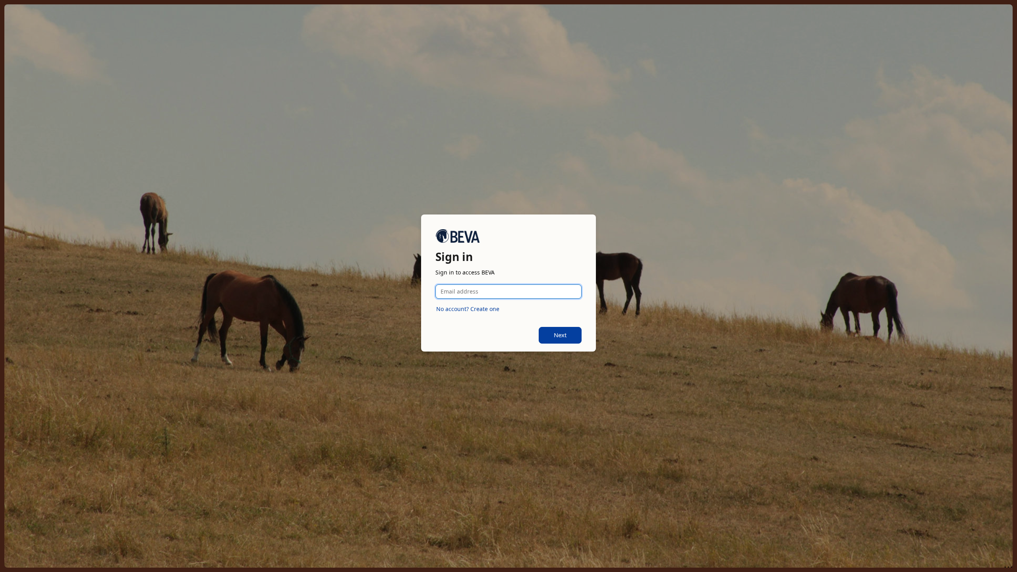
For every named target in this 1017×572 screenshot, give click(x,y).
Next (560, 335)
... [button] (1009, 565)
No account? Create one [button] (467, 309)
